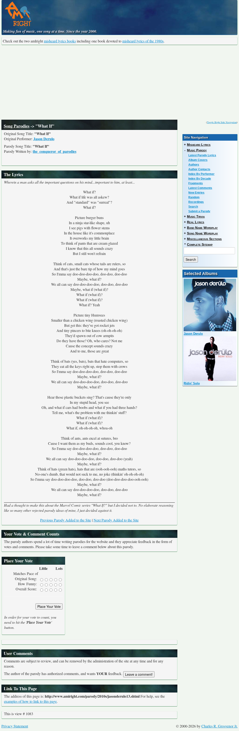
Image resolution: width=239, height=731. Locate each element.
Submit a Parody (199, 211)
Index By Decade (199, 178)
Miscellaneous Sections (204, 239)
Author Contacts (199, 169)
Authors (193, 164)
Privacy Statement (14, 726)
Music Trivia (196, 216)
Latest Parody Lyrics (202, 155)
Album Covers (197, 160)
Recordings (196, 202)
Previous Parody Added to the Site (65, 520)
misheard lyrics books (60, 40)
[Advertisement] (119, 82)
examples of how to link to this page (30, 701)
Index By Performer (201, 174)
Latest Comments (200, 188)
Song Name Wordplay (202, 233)
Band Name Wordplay (202, 228)
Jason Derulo (43, 138)
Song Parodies (16, 126)
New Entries (196, 192)
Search (193, 206)
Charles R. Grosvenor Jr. (219, 726)
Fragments (195, 183)
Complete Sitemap (200, 244)
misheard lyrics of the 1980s (143, 40)
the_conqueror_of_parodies (54, 151)
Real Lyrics (195, 222)
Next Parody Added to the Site (116, 520)
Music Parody (197, 150)
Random (194, 197)
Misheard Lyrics (199, 144)
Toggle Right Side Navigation (222, 122)
